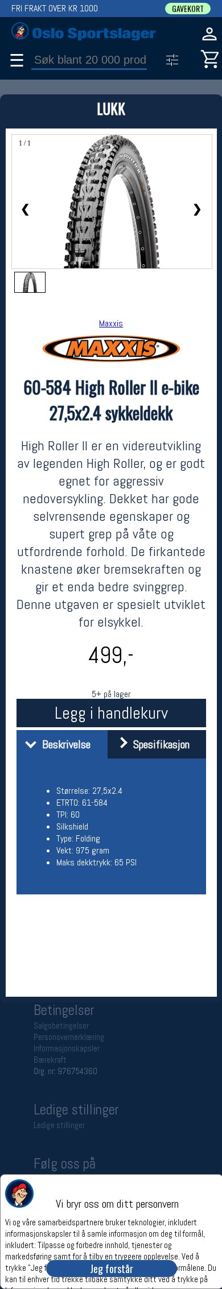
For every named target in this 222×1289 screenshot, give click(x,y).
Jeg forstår (111, 1268)
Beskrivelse (63, 744)
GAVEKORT (188, 8)
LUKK (111, 108)
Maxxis (111, 323)
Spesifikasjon (159, 744)
